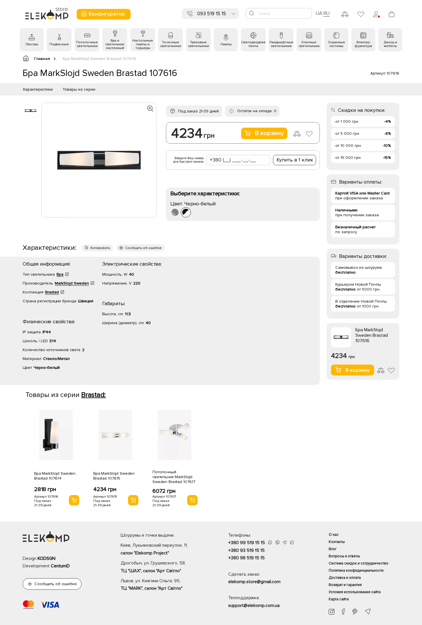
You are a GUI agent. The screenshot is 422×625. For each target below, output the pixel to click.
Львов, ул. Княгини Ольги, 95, (152, 584)
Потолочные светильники (87, 44)
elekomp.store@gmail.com (254, 582)
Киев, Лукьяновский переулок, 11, (154, 549)
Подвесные (59, 44)
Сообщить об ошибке (143, 248)
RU (326, 13)
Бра (60, 274)
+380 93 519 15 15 (246, 550)
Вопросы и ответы (344, 556)
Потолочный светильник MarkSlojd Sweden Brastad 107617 (173, 477)
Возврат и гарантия (345, 585)
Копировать (100, 248)
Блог (333, 549)
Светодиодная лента (253, 44)
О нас (334, 534)
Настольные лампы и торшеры (142, 44)
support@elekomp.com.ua (254, 605)
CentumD (60, 566)
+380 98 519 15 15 (246, 558)
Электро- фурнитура (363, 44)
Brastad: (93, 395)
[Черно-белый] (186, 212)
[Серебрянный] (175, 212)
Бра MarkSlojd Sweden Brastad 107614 (55, 476)
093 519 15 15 (211, 13)
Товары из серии (79, 89)
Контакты (337, 542)
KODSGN (46, 558)
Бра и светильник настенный (114, 44)
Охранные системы (336, 44)
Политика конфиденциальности (356, 570)
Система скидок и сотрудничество (358, 563)
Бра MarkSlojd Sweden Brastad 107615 (114, 476)
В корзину (269, 133)
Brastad (52, 292)
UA (318, 13)
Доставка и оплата (345, 577)
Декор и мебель (390, 44)
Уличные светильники (309, 44)
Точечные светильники (170, 44)
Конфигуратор (107, 14)
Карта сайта (339, 599)
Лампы (226, 44)
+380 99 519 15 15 (246, 543)
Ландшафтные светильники (281, 44)
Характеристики (38, 89)
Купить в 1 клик (294, 160)
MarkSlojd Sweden (72, 283)
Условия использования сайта (355, 592)
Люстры (31, 44)
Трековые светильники (198, 44)
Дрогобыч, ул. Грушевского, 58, (153, 566)
